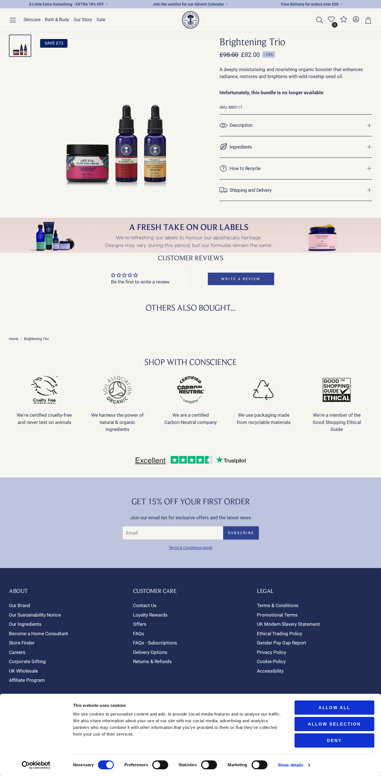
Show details (290, 765)
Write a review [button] (241, 279)
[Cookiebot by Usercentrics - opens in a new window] (36, 765)
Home (13, 339)
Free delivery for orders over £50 (310, 4)
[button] (13, 20)
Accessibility (270, 671)
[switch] (160, 764)
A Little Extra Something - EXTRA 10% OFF (66, 4)
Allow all (334, 707)
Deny (334, 740)
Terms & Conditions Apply (190, 547)
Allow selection (334, 724)
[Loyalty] (344, 21)
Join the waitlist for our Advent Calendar (188, 4)
